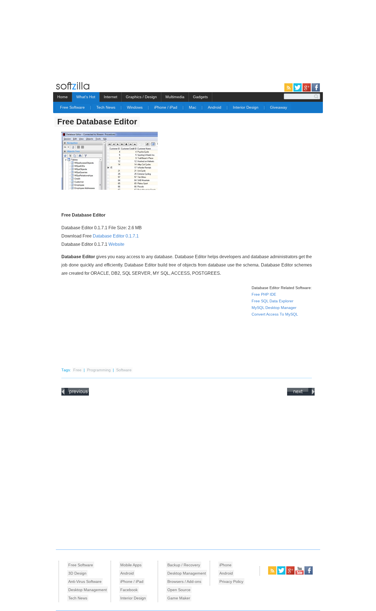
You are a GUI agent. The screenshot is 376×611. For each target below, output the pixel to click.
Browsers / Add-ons (184, 581)
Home (62, 97)
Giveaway (278, 107)
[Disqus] (188, 471)
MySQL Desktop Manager (274, 308)
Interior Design (246, 107)
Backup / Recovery (183, 565)
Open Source (178, 590)
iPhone (225, 565)
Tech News (106, 107)
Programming (99, 370)
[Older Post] (301, 394)
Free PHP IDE (264, 294)
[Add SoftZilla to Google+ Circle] (307, 90)
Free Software (73, 107)
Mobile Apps (130, 565)
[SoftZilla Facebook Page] (316, 90)
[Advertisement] (46, 38)
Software (124, 370)
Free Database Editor (97, 121)
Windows (135, 107)
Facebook (129, 590)
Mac (193, 107)
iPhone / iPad (166, 107)
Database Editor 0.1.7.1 (116, 236)
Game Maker (178, 598)
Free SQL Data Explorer (272, 301)
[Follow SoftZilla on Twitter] (298, 90)
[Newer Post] (75, 394)
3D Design (77, 573)
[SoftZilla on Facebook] (308, 573)
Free (78, 370)
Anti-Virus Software (85, 581)
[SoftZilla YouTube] (299, 573)
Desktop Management (87, 590)
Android (215, 107)
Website (116, 244)
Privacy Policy (231, 581)
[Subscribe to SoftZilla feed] (288, 90)
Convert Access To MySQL (275, 314)
